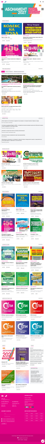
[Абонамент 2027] (8, 354)
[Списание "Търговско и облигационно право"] (33, 175)
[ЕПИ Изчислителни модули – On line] (37, 328)
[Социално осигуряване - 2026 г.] (22, 225)
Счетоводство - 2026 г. (35, 234)
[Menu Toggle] (43, 1)
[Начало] (2, 2)
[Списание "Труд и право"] (11, 156)
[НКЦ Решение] (6, 396)
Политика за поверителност (11, 421)
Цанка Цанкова (32, 356)
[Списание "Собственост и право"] (11, 175)
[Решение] (5, 2)
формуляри (37, 356)
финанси (31, 348)
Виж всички (40, 68)
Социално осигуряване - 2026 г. (21, 234)
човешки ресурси (33, 354)
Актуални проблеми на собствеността (6, 210)
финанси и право (39, 354)
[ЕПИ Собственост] (37, 307)
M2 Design (25, 439)
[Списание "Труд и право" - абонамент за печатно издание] (33, 50)
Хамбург (41, 356)
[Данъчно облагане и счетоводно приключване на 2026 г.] (22, 253)
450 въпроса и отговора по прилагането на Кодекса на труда (7, 235)
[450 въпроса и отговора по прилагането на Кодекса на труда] (11, 50)
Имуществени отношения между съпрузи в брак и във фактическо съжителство (36, 210)
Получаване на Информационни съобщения (8, 418)
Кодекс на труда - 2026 (6, 37)
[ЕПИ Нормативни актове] (22, 328)
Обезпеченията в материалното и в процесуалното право (8, 289)
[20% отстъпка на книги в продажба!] (8, 376)
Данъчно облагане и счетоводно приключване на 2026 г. (12, 106)
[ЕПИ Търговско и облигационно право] (8, 328)
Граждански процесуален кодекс (22, 288)
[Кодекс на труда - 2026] (11, 29)
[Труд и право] (2, 396)
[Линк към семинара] (11, 79)
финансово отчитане (33, 363)
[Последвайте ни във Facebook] (17, 437)
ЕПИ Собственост (4, 136)
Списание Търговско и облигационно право (8, 132)
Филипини (39, 363)
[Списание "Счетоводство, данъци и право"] (33, 156)
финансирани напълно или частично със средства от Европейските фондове (36, 361)
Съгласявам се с (8, 421)
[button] (40, 2)
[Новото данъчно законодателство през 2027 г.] (37, 278)
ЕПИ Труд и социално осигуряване (7, 122)
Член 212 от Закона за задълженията (36, 359)
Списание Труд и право (5, 142)
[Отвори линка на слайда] (22, 10)
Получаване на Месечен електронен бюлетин (8, 420)
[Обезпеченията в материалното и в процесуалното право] (8, 278)
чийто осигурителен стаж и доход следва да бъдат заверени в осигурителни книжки (36, 350)
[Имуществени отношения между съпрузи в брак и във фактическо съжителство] (33, 29)
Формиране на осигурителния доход (35, 357)
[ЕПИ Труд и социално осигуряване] (8, 307)
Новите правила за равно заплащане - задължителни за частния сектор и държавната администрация (36, 264)
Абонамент (4, 423)
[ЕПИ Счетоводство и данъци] (22, 307)
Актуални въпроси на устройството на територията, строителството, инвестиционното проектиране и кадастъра (32, 86)
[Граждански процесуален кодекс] (22, 278)
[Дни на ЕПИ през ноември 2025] (22, 376)
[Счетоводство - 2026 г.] (37, 225)
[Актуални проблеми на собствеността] (8, 200)
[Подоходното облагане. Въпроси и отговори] (8, 253)
